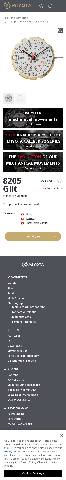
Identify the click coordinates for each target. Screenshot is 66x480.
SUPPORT (15, 330)
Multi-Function (16, 298)
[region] (33, 455)
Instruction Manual (37, 222)
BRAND (13, 369)
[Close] (62, 435)
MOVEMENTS (17, 277)
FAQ (10, 341)
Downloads (15, 346)
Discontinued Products (22, 360)
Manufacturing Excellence (24, 384)
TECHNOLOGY (18, 408)
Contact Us (14, 336)
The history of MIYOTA (22, 389)
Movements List (55, 188)
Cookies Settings (33, 473)
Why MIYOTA (16, 380)
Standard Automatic (23, 312)
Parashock (14, 418)
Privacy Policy (12, 451)
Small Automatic (21, 317)
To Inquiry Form (33, 236)
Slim (10, 288)
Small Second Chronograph (28, 307)
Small (11, 293)
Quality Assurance (19, 399)
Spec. (29, 214)
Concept (13, 375)
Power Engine (16, 414)
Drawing (31, 218)
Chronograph (16, 303)
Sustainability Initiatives (23, 394)
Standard (13, 283)
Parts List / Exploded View (23, 355)
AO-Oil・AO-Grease (20, 423)
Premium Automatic (23, 321)
